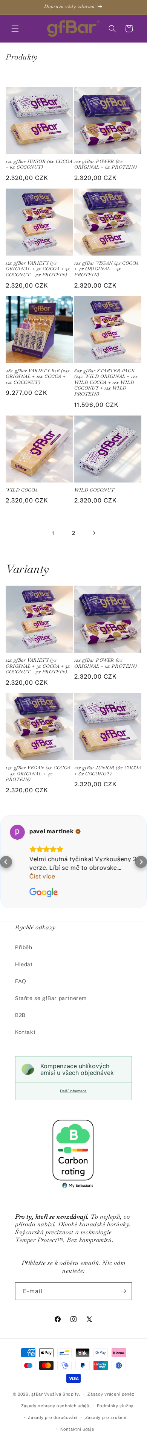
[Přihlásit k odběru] (123, 1291)
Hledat (24, 964)
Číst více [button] (42, 876)
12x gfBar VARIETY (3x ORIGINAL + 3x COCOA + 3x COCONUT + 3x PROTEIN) (38, 269)
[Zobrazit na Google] (17, 832)
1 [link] (53, 533)
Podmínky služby (115, 1405)
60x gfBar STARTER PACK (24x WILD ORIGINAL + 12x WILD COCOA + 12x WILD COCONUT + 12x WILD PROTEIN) (106, 382)
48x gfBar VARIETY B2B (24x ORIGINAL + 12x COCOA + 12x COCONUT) (38, 376)
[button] (15, 28)
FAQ (20, 981)
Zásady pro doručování (53, 1417)
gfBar (37, 1394)
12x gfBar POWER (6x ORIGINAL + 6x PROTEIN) (105, 164)
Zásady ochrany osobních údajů (55, 1405)
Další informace (73, 1091)
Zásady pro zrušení (106, 1417)
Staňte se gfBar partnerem (51, 998)
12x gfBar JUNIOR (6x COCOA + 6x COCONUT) (39, 164)
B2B (20, 1015)
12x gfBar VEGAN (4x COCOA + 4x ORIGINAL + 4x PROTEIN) (106, 269)
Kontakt (25, 1032)
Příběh (23, 947)
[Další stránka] (94, 533)
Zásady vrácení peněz (110, 1394)
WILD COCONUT (94, 490)
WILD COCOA (22, 490)
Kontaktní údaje (77, 1429)
